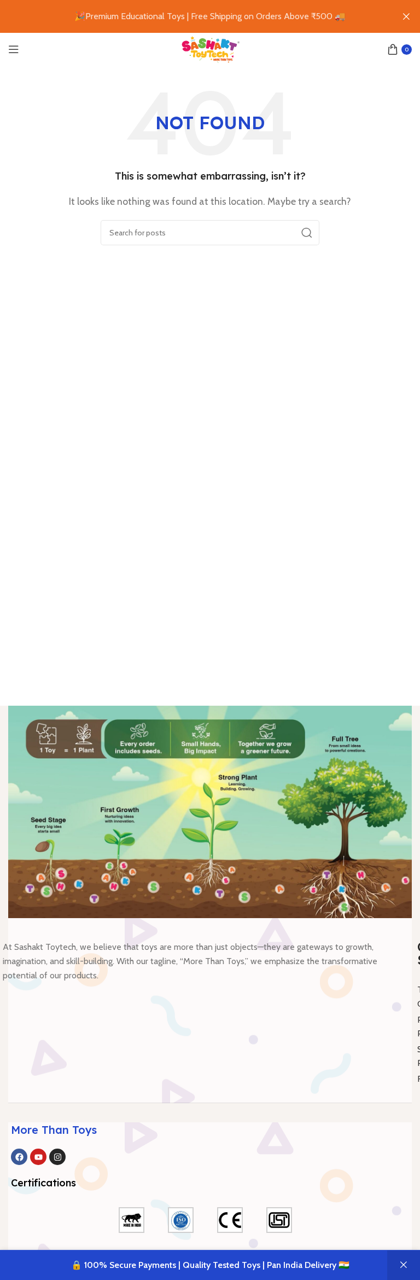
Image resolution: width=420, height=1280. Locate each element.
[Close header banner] (406, 16)
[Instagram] (57, 1157)
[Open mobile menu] (14, 49)
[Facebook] (19, 1157)
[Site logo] (209, 48)
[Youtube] (38, 1157)
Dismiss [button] (403, 1265)
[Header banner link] (193, 16)
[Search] (306, 232)
